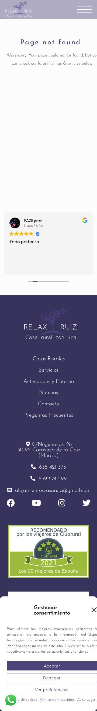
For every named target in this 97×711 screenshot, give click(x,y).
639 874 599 (53, 479)
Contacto (48, 404)
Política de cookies (22, 700)
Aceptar (52, 666)
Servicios (48, 370)
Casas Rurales (49, 359)
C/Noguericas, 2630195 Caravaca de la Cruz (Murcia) (48, 450)
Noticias (48, 392)
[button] (94, 610)
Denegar (52, 677)
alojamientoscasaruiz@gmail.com (53, 490)
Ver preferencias (52, 689)
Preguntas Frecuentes (48, 415)
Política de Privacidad (57, 700)
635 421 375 (52, 467)
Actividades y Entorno (48, 381)
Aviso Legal (86, 700)
